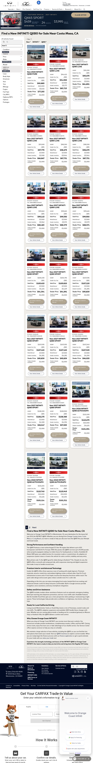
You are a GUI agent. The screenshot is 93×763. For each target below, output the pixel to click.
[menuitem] (12, 52)
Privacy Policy (25, 685)
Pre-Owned (45, 670)
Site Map (33, 685)
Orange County (72, 536)
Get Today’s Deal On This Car (35, 101)
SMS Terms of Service (32, 678)
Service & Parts (60, 666)
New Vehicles (45, 668)
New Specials (45, 672)
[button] (39, 2)
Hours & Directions (31, 669)
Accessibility (16, 685)
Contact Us (9, 685)
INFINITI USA (32, 675)
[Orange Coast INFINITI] (18, 4)
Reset (4, 45)
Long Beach (37, 538)
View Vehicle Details (35, 106)
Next (34, 527)
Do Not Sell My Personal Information (47, 685)
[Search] (3, 41)
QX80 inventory (62, 634)
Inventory (45, 666)
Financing (31, 672)
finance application (66, 636)
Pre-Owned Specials (47, 673)
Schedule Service (59, 668)
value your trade (48, 638)
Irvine (80, 536)
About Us (31, 666)
